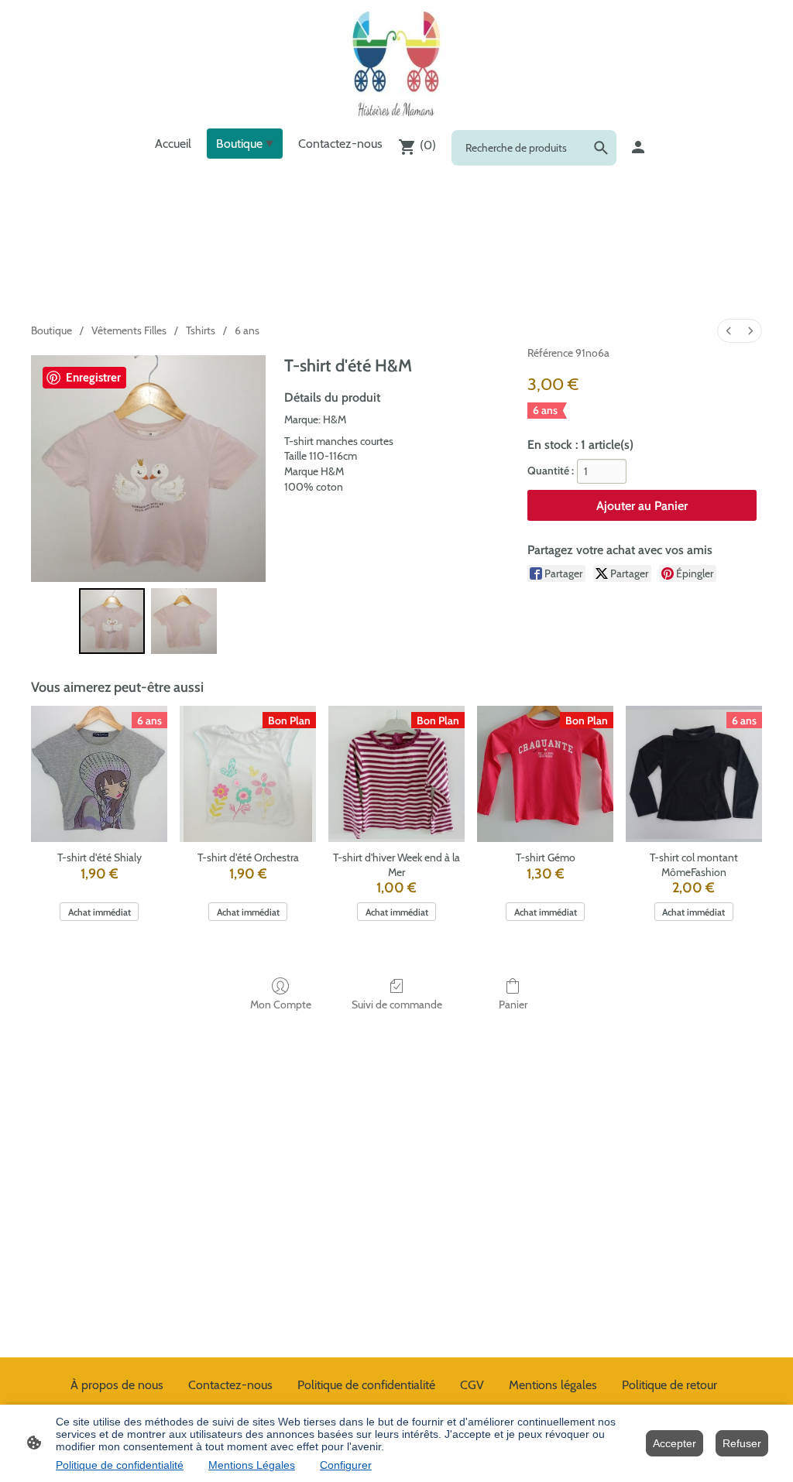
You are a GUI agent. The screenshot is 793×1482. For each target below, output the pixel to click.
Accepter (674, 1443)
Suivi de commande (397, 1004)
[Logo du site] (396, 64)
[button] (601, 148)
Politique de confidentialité (120, 1465)
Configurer (346, 1465)
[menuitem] (729, 331)
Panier (513, 1004)
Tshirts (200, 330)
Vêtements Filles (128, 330)
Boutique (51, 330)
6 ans (247, 330)
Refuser (742, 1443)
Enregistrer (93, 378)
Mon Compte (280, 1004)
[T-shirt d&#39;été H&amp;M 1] (184, 621)
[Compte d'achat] (638, 147)
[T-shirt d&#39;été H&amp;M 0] (112, 621)
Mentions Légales (251, 1465)
